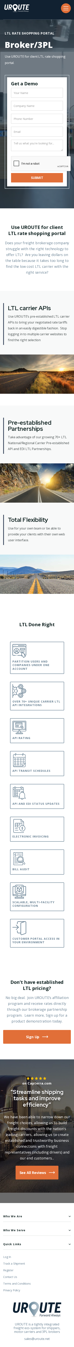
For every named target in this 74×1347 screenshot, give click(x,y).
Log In (7, 1257)
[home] (16, 8)
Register (8, 1270)
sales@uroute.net (37, 1339)
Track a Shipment (14, 1263)
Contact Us (10, 1277)
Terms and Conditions (17, 1283)
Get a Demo (24, 83)
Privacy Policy (11, 1290)
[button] (66, 8)
